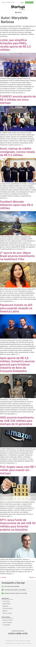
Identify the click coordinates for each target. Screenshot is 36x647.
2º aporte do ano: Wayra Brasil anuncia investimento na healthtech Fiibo (17, 256)
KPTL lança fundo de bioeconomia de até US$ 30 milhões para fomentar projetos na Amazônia (17, 524)
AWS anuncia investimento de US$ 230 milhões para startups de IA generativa (17, 421)
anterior (3, 577)
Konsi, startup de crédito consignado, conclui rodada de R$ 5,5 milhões (17, 152)
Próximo (32, 577)
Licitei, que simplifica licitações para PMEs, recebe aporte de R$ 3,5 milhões (15, 44)
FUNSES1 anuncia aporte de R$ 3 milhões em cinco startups (18, 100)
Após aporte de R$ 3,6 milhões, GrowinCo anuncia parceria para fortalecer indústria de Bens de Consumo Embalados (17, 364)
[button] (15, 12)
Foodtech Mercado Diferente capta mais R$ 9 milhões (16, 205)
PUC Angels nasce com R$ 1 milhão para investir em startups (18, 470)
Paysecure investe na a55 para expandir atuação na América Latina (16, 308)
